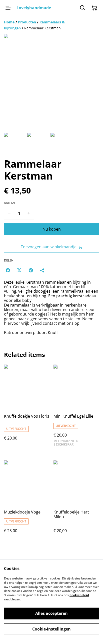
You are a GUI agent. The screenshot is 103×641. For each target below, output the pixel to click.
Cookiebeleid (79, 595)
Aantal (10, 203)
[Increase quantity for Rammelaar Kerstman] (29, 213)
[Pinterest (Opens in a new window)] (30, 270)
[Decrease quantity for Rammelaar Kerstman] (9, 213)
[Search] (82, 7)
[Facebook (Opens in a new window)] (8, 270)
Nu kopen (51, 229)
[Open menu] (8, 7)
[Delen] (42, 270)
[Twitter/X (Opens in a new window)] (19, 270)
